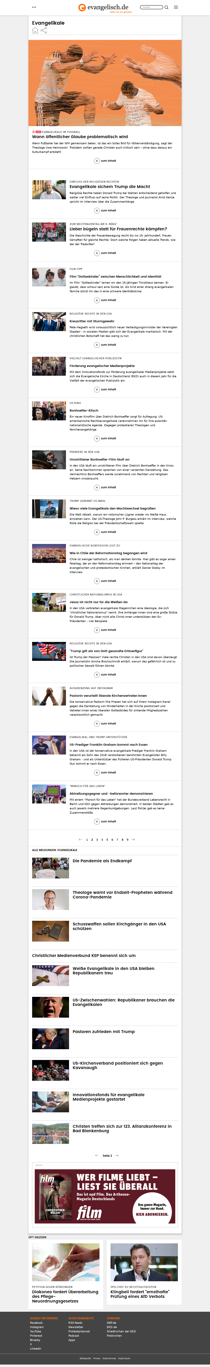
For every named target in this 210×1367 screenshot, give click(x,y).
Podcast (73, 1335)
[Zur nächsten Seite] (134, 839)
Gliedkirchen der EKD (121, 1331)
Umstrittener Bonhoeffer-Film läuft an (99, 459)
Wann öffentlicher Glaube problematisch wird (80, 137)
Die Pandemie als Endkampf (102, 861)
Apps (71, 1340)
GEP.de (111, 1322)
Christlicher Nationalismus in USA (96, 594)
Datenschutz (109, 1358)
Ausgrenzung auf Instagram (91, 688)
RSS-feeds (75, 1322)
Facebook (36, 1322)
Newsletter (75, 1327)
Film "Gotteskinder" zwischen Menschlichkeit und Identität (115, 276)
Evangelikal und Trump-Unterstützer (98, 737)
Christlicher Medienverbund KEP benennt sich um (84, 956)
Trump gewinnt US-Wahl (88, 500)
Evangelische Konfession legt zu (95, 545)
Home (35, 30)
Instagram (37, 1327)
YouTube (35, 1331)
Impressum (124, 1358)
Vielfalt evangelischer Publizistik (96, 358)
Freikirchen (114, 1335)
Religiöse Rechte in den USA (91, 313)
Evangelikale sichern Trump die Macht (110, 187)
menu (34, 7)
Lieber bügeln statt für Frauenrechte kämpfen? (118, 229)
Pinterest (36, 1335)
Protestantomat (79, 1331)
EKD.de (112, 1327)
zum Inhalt (108, 161)
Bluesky (35, 1340)
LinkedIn (35, 1348)
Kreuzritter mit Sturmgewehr (92, 321)
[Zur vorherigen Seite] (81, 839)
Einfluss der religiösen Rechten (94, 181)
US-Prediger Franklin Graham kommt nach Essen (109, 744)
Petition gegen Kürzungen (52, 1287)
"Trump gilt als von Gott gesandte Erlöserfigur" (106, 651)
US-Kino (75, 403)
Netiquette (85, 1358)
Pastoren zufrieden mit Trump (104, 1032)
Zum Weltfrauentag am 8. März (93, 224)
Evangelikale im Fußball (61, 132)
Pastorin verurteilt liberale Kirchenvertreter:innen (108, 695)
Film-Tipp (76, 269)
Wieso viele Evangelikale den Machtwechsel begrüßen (113, 508)
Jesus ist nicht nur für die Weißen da (99, 602)
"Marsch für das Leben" (87, 786)
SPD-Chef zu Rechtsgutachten (133, 1287)
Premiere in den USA (85, 452)
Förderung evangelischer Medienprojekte (102, 366)
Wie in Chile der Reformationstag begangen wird (108, 553)
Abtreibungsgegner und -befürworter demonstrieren (111, 793)
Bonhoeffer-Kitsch (84, 410)
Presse (96, 1358)
